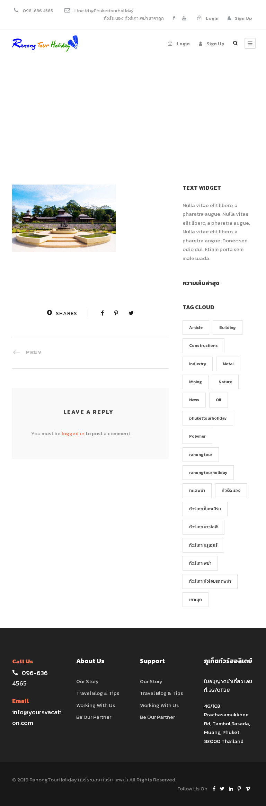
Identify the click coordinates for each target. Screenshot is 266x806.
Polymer (197, 436)
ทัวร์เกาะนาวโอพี (203, 527)
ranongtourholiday (208, 472)
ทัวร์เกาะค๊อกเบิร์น (205, 509)
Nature (225, 382)
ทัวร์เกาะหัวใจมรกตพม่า (210, 581)
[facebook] (173, 18)
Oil (218, 400)
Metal (228, 364)
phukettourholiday (208, 418)
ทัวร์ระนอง (231, 490)
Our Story (87, 681)
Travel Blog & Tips (97, 693)
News (194, 400)
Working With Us (95, 705)
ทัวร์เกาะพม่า (200, 563)
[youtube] (184, 18)
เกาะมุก (195, 600)
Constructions (203, 345)
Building (227, 327)
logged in (73, 433)
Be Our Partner (93, 717)
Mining (195, 382)
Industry (197, 364)
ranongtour (200, 454)
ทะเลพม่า (197, 490)
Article (196, 327)
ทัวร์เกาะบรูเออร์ (203, 545)
